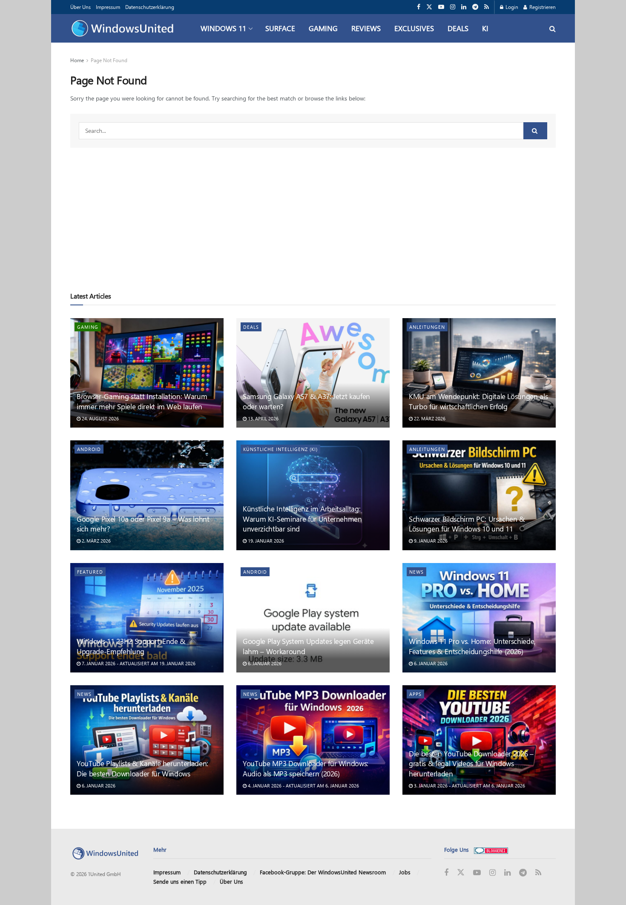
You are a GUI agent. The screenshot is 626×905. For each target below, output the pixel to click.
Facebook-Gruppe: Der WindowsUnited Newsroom (323, 872)
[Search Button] (552, 28)
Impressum (108, 6)
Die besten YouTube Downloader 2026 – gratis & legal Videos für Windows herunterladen (471, 764)
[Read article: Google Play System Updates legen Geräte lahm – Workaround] (313, 617)
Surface (280, 28)
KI (485, 28)
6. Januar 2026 (264, 663)
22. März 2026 (429, 418)
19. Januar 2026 (265, 540)
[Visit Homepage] (124, 28)
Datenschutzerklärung (149, 6)
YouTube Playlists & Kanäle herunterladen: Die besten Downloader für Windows (142, 768)
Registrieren (542, 6)
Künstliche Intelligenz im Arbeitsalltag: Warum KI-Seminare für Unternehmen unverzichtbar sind (302, 519)
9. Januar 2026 (430, 540)
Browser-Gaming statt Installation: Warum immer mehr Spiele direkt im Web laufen (142, 401)
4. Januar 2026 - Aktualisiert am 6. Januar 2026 (303, 785)
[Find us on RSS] (486, 7)
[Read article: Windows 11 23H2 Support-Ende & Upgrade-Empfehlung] (147, 617)
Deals (458, 28)
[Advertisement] (313, 211)
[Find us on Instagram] (452, 7)
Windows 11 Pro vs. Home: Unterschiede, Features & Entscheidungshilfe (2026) (472, 646)
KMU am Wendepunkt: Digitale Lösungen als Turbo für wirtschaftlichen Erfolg (478, 401)
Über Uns (80, 6)
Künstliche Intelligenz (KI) (280, 449)
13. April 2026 (263, 418)
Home (77, 60)
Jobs (405, 872)
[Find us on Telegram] (475, 7)
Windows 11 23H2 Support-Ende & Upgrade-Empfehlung (131, 646)
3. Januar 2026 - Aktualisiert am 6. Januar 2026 (469, 785)
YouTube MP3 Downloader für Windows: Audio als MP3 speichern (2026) (305, 768)
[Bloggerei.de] (491, 849)
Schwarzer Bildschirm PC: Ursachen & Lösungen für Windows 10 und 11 (467, 524)
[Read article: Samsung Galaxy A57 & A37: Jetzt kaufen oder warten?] (313, 373)
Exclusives (414, 28)
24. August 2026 (99, 418)
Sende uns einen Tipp (180, 881)
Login (511, 6)
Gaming (323, 28)
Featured (90, 572)
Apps (415, 694)
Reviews (366, 28)
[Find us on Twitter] (429, 7)
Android (89, 449)
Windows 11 (223, 28)
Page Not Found (109, 60)
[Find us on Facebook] (418, 7)
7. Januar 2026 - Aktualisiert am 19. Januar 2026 (137, 663)
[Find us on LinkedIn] (463, 7)
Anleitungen (427, 327)
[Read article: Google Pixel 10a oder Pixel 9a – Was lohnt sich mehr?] (147, 495)
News (416, 572)
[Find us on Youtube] (441, 7)
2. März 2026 (95, 540)
